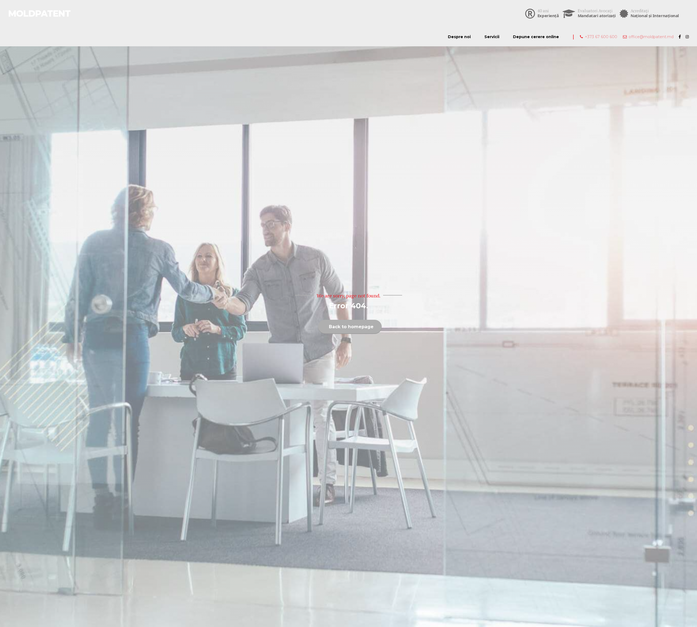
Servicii (491, 36)
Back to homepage (351, 326)
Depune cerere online (536, 36)
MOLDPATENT (39, 13)
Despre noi (459, 36)
